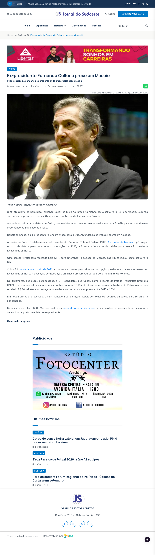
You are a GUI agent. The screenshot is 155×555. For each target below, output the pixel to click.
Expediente (42, 25)
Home (27, 25)
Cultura (39, 470)
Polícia (38, 432)
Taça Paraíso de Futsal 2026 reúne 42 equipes (66, 459)
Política (22, 35)
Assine (111, 13)
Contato (96, 25)
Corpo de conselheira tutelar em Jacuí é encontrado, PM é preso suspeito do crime (75, 440)
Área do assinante (133, 13)
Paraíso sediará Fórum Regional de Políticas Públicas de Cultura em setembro (74, 478)
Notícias (58, 25)
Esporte (39, 453)
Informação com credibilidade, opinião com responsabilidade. (59, 4)
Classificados (79, 25)
